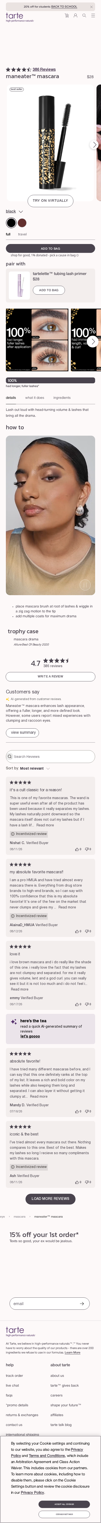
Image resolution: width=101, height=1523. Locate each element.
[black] (11, 222)
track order (14, 1376)
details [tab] (11, 398)
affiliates (56, 1415)
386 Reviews (44, 70)
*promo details (17, 1405)
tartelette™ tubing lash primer (60, 274)
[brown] (22, 222)
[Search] (84, 17)
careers (56, 1395)
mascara (19, 1216)
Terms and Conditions (47, 1456)
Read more (45, 825)
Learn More (72, 1352)
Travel (22, 234)
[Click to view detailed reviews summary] (22, 732)
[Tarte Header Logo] (20, 18)
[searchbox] (54, 756)
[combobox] (50, 769)
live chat (12, 1385)
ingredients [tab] (62, 398)
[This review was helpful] (77, 849)
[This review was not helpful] (86, 849)
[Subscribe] (82, 1304)
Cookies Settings (64, 1514)
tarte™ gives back (64, 1385)
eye (2, 1216)
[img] (8, 69)
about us (57, 1376)
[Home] (21, 1332)
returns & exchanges (22, 1415)
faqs (9, 1395)
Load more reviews (50, 1199)
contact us (14, 1425)
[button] (67, 17)
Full (8, 234)
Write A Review (50, 676)
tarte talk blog (61, 1425)
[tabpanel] (50, 411)
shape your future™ (65, 1405)
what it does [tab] (34, 398)
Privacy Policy (32, 1492)
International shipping (22, 1435)
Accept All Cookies (64, 1504)
